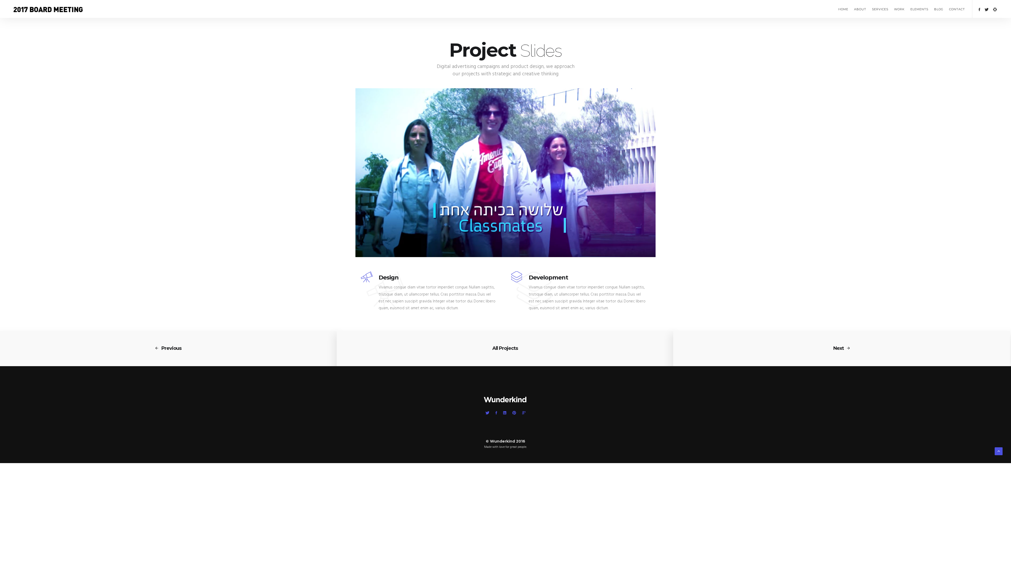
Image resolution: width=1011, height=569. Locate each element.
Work (899, 9)
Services (880, 9)
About (860, 9)
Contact (957, 9)
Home (843, 9)
